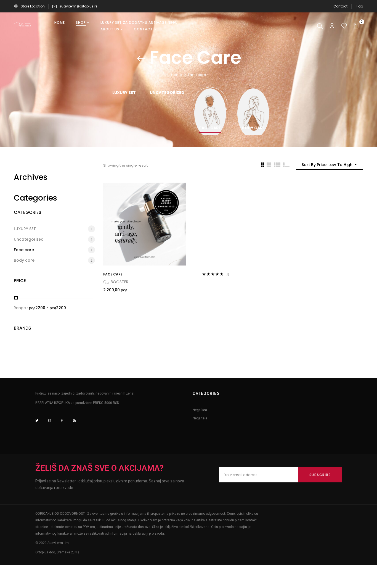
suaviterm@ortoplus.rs (78, 6)
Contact (340, 6)
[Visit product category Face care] (210, 104)
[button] (357, 26)
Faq (360, 6)
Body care (253, 128)
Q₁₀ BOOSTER (115, 282)
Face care (210, 128)
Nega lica (200, 410)
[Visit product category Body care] (253, 104)
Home (176, 74)
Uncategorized (167, 92)
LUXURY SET (124, 92)
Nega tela (200, 418)
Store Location (33, 6)
